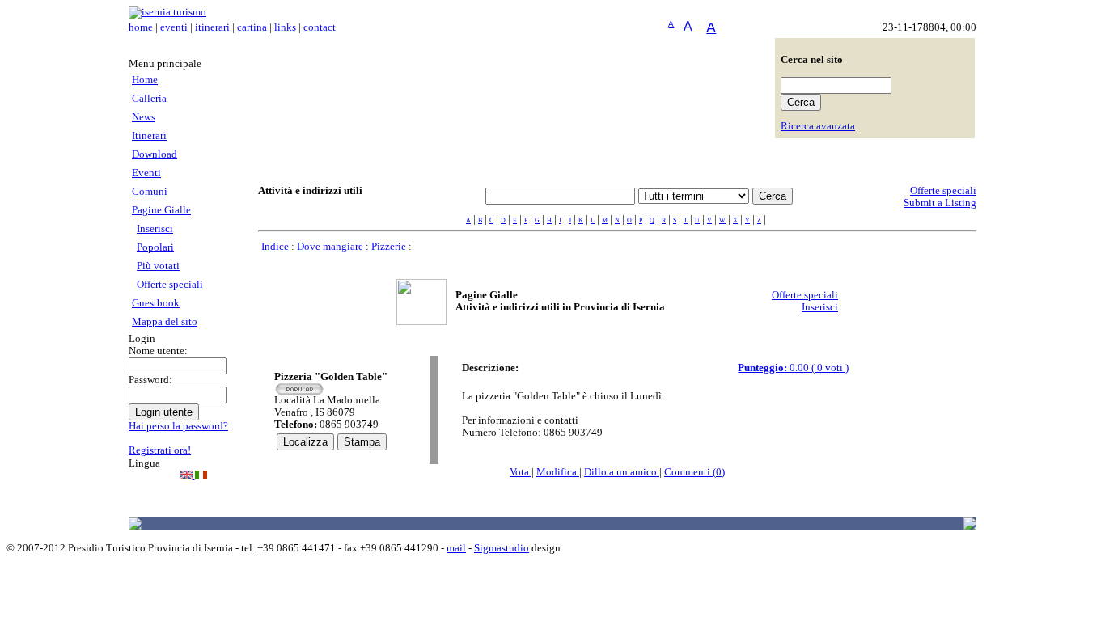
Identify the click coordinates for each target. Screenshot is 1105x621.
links (285, 27)
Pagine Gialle (161, 210)
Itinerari (149, 136)
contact (319, 27)
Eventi (146, 173)
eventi (174, 27)
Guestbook (156, 303)
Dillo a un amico (621, 472)
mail (456, 548)
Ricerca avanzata (818, 126)
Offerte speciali (170, 284)
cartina (253, 27)
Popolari (155, 247)
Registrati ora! (160, 450)
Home (145, 80)
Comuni (149, 191)
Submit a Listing (940, 203)
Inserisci (155, 228)
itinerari (212, 27)
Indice (275, 246)
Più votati (158, 266)
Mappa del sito (164, 321)
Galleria (149, 98)
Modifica (557, 472)
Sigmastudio (501, 548)
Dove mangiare (330, 246)
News (143, 117)
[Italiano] (201, 475)
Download (154, 154)
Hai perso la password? (178, 426)
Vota (520, 472)
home (141, 27)
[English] (187, 475)
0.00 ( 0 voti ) (793, 368)
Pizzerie (388, 246)
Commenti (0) (694, 472)
